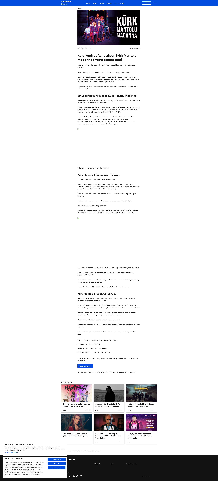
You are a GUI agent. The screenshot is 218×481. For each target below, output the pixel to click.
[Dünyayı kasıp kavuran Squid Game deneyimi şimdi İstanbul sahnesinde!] (141, 422)
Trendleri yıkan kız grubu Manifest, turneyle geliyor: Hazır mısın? (76, 405)
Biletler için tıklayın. (84, 366)
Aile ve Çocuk (119, 3)
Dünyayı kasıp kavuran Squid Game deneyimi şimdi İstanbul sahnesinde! (140, 435)
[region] (35, 460)
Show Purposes (57, 468)
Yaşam (102, 3)
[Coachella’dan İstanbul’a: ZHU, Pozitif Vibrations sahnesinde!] (109, 393)
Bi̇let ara (147, 3)
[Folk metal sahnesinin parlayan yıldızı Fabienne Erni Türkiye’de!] (76, 422)
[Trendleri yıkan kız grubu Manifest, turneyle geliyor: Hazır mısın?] (76, 393)
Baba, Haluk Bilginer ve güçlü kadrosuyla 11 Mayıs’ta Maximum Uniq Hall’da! (108, 435)
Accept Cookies (56, 459)
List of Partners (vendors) (12, 452)
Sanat (95, 3)
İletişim (112, 463)
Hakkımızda (97, 463)
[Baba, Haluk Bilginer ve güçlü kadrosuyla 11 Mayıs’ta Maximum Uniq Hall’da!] (109, 422)
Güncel (109, 3)
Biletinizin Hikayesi (131, 463)
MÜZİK (88, 3)
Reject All (56, 463)
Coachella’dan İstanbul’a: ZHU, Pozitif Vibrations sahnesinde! (107, 405)
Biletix (131, 48)
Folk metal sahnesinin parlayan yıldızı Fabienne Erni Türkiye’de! (75, 434)
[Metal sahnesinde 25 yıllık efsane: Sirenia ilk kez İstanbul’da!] (141, 393)
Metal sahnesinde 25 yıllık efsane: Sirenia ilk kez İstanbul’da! (141, 405)
